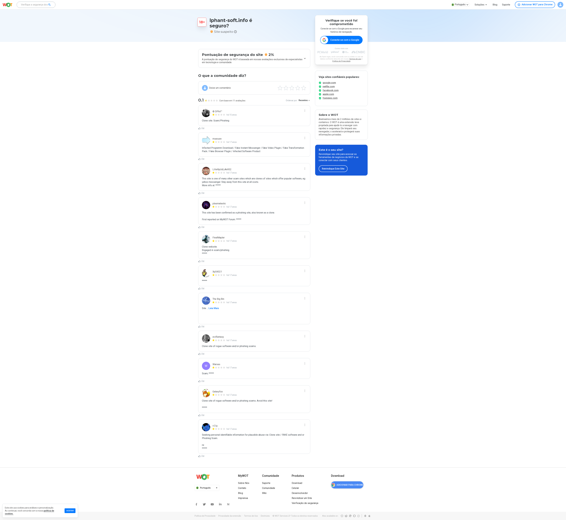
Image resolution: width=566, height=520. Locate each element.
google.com (329, 82)
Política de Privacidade (341, 61)
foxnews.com (330, 98)
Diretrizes (265, 516)
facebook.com (331, 90)
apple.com (328, 94)
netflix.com (329, 86)
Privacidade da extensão (229, 516)
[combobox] (36, 5)
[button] (481, 5)
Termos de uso (355, 59)
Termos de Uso (251, 516)
